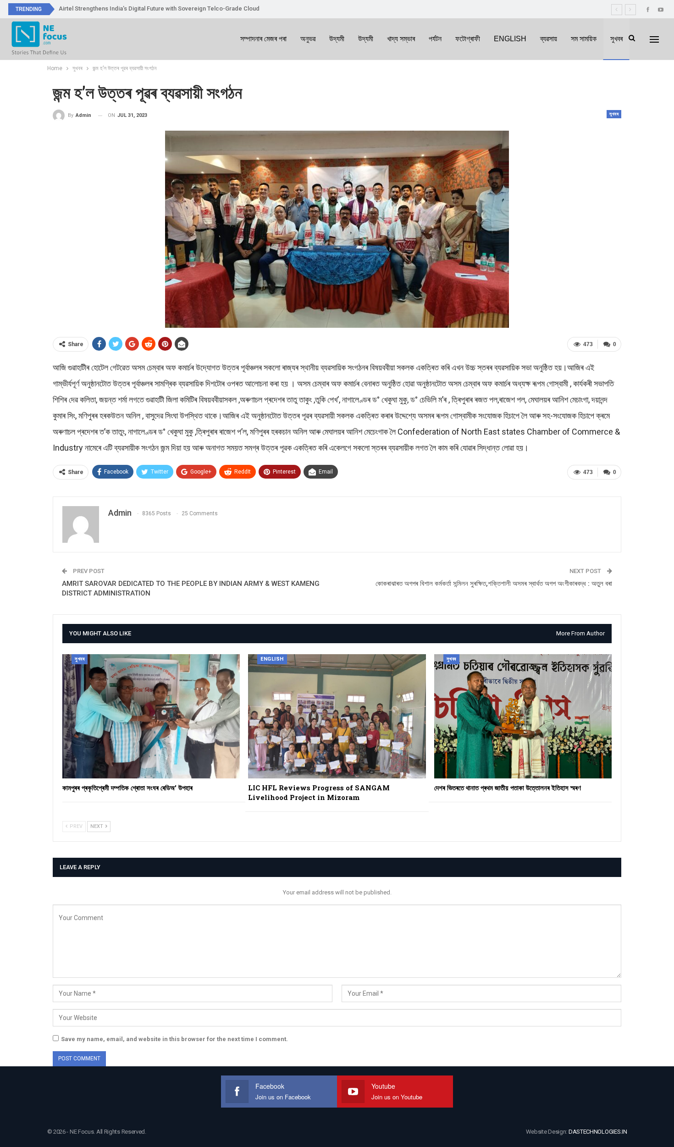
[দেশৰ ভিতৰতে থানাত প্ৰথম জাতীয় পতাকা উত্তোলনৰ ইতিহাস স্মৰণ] (523, 716)
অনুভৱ (307, 39)
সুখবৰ (616, 39)
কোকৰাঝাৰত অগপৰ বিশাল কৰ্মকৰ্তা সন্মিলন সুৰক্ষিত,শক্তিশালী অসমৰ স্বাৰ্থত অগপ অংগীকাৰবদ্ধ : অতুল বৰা (494, 583)
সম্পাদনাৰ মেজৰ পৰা (263, 39)
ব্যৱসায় (548, 39)
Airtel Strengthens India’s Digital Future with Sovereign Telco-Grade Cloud (159, 8)
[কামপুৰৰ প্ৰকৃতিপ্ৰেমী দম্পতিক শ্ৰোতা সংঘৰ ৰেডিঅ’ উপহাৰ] (151, 716)
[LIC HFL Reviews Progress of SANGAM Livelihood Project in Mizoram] (336, 716)
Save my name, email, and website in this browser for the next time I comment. (174, 1039)
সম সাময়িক (584, 39)
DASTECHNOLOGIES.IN (598, 1131)
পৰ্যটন (435, 39)
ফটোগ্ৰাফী (467, 39)
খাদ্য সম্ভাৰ (401, 39)
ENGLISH (510, 39)
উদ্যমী (336, 39)
